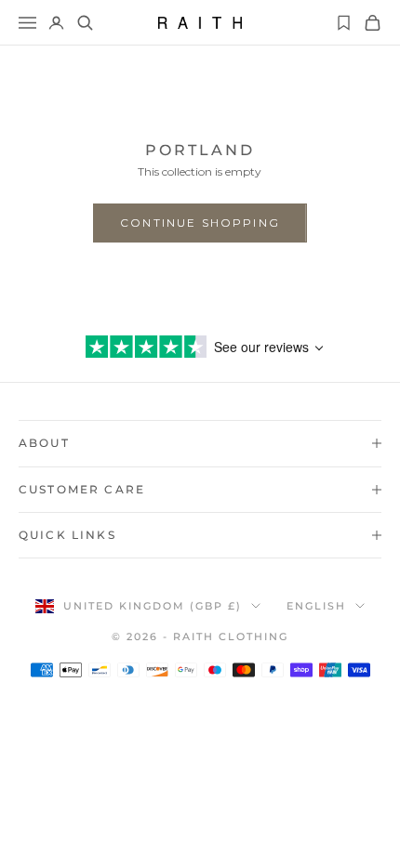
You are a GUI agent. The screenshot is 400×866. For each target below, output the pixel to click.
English (316, 605)
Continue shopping (200, 223)
